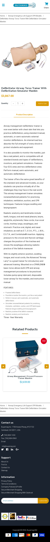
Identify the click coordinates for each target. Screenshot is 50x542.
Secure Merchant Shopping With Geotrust (17, 493)
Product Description (24, 115)
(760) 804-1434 (9, 435)
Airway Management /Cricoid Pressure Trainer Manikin (25, 377)
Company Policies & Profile (11, 487)
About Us (4, 462)
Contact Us (5, 467)
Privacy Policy (6, 481)
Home (2, 16)
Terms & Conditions (8, 484)
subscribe (43, 501)
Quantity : (5, 103)
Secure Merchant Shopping (11, 490)
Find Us (4, 465)
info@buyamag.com (9, 446)
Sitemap (4, 470)
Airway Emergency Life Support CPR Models (25, 16)
